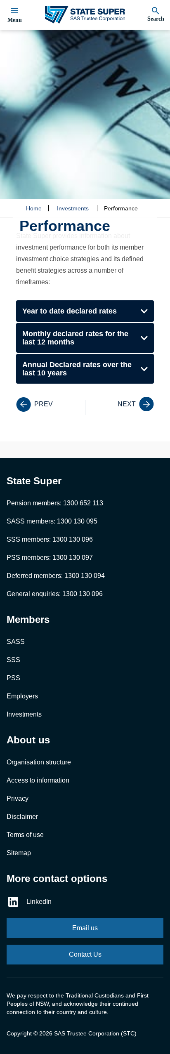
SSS (13, 659)
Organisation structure (39, 762)
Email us (85, 927)
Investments (73, 208)
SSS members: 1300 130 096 (50, 539)
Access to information (38, 780)
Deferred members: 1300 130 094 (56, 575)
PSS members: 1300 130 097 (50, 557)
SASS (16, 641)
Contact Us (85, 954)
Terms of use (25, 834)
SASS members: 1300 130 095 (52, 521)
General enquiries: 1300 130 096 (55, 593)
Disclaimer (22, 816)
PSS (13, 677)
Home (34, 208)
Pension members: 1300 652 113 (55, 503)
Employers (22, 696)
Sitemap (19, 852)
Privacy (17, 798)
